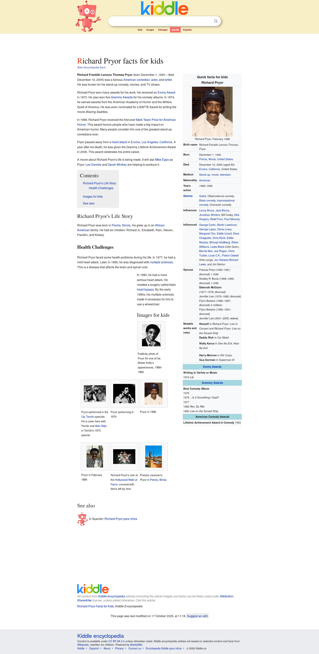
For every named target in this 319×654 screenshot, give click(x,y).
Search (215, 21)
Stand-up (204, 174)
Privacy (119, 648)
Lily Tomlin (87, 416)
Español (187, 29)
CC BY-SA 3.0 (117, 641)
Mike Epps (162, 159)
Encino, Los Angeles (144, 142)
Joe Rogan (220, 251)
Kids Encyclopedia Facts (92, 67)
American (204, 180)
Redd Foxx (216, 219)
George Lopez (207, 229)
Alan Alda (101, 426)
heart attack (119, 142)
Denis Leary (224, 229)
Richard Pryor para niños (120, 518)
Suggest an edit (197, 616)
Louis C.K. (214, 255)
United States (225, 159)
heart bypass (145, 289)
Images (150, 29)
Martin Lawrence (227, 225)
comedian (143, 79)
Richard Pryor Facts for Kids (95, 606)
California (166, 142)
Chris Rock (218, 238)
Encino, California (209, 169)
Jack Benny (222, 210)
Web (140, 29)
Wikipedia (83, 644)
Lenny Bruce (206, 210)
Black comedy (207, 200)
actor (154, 79)
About (107, 648)
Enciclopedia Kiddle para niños (164, 648)
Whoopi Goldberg (219, 242)
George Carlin (207, 225)
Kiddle (81, 648)
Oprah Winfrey (117, 164)
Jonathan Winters (209, 215)
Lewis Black (217, 247)
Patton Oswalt (230, 255)
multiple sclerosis (161, 262)
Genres (188, 196)
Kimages (163, 29)
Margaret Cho (207, 233)
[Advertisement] (159, 44)
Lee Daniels (93, 164)
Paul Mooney (232, 219)
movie (215, 174)
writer (168, 79)
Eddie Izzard (224, 233)
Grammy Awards (212, 382)
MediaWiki (136, 644)
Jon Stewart (221, 260)
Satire (202, 196)
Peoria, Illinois (207, 159)
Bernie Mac (206, 251)
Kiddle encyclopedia (111, 596)
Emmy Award (166, 92)
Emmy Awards (212, 366)
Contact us (134, 648)
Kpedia (175, 29)
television (225, 174)
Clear (208, 21)
